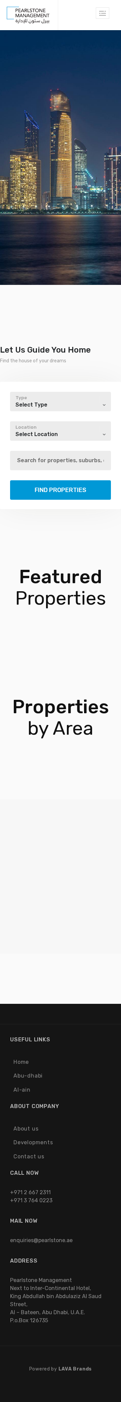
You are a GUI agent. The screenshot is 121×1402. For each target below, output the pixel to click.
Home (21, 1062)
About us (25, 1128)
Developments (33, 1142)
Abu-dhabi (28, 1076)
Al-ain (22, 1090)
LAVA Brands (75, 1369)
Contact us (28, 1156)
